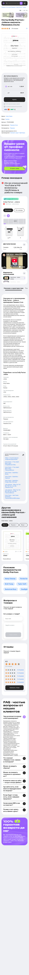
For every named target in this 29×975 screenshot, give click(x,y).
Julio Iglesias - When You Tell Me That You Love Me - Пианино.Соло (12, 486)
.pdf (8, 92)
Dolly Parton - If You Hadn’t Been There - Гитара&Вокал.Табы (12, 463)
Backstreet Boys (10, 589)
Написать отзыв (14, 687)
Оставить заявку (14, 168)
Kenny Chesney (10, 579)
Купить (14, 99)
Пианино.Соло (14, 125)
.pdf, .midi (10, 86)
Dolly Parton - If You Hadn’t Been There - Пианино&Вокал (12, 469)
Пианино (12, 128)
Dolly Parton (9, 116)
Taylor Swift (22, 584)
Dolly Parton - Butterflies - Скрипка (12, 477)
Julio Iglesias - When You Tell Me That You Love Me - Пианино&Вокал (12, 491)
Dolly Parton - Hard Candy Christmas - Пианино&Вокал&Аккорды (12, 497)
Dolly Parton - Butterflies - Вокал (12, 473)
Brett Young (9, 584)
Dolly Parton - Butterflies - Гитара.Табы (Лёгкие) (12, 481)
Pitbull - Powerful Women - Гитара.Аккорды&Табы (12, 458)
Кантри (7, 119)
